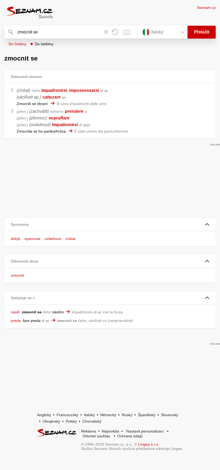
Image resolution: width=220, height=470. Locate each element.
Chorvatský (91, 421)
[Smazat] (106, 32)
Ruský (127, 415)
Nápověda (110, 431)
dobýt (15, 238)
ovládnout (53, 238)
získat (70, 238)
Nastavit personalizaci (144, 431)
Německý (108, 415)
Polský (71, 421)
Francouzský (67, 415)
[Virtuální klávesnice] (127, 32)
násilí (15, 312)
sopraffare (59, 118)
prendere (74, 111)
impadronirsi (54, 90)
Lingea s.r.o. (148, 444)
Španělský (146, 415)
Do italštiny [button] (44, 44)
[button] (110, 224)
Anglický (44, 415)
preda (16, 320)
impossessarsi (84, 90)
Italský (89, 415)
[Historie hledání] (115, 32)
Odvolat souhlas (96, 436)
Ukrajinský (51, 421)
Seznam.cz (206, 7)
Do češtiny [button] (17, 44)
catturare (51, 97)
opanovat (32, 238)
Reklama (88, 431)
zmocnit (17, 275)
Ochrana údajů (129, 436)
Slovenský (169, 415)
